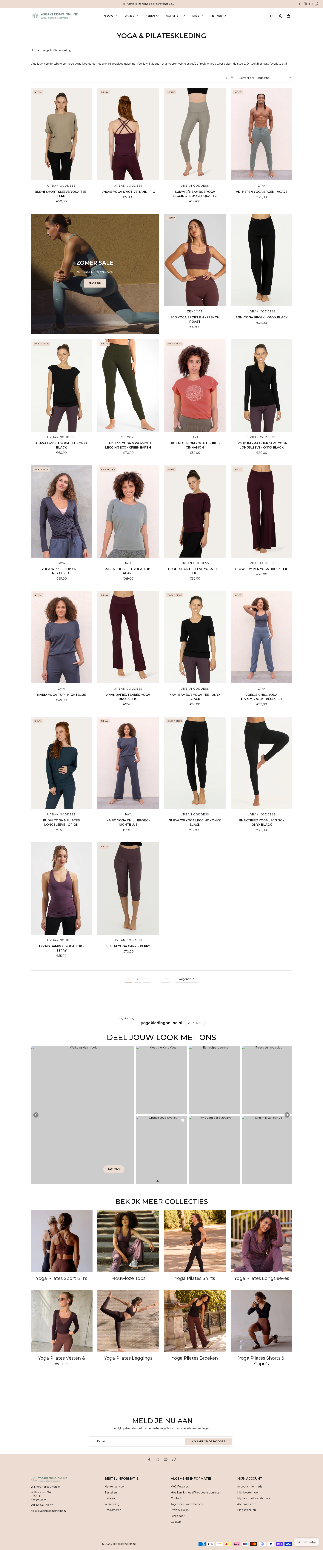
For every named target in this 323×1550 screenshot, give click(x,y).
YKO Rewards (180, 1486)
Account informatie (249, 1486)
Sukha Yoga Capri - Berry (128, 946)
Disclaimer (177, 1516)
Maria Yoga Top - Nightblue (61, 695)
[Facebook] (299, 4)
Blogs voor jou (246, 1510)
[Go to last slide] (36, 1115)
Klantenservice (114, 1486)
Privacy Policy (180, 1510)
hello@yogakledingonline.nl (48, 1511)
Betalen (109, 1498)
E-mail (101, 1441)
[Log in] (280, 16)
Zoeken (176, 1521)
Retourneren (112, 1510)
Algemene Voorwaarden (187, 1504)
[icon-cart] (288, 16)
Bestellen (110, 1492)
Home (35, 50)
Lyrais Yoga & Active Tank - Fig (128, 192)
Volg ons (194, 1023)
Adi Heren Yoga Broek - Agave (261, 192)
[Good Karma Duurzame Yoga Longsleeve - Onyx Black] (261, 385)
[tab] (157, 1181)
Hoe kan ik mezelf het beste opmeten (196, 1492)
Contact (176, 1498)
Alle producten (246, 1504)
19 (165, 979)
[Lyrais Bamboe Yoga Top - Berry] (61, 888)
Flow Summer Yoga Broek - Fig (261, 569)
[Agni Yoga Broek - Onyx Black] (261, 260)
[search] (272, 16)
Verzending (111, 1504)
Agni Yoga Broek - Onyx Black (262, 317)
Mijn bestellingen (248, 1492)
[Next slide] (287, 1115)
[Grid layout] (232, 77)
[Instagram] (305, 4)
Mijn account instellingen (253, 1498)
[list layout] (227, 77)
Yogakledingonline (124, 1544)
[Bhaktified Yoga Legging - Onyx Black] (261, 763)
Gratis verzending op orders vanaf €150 (150, 3)
